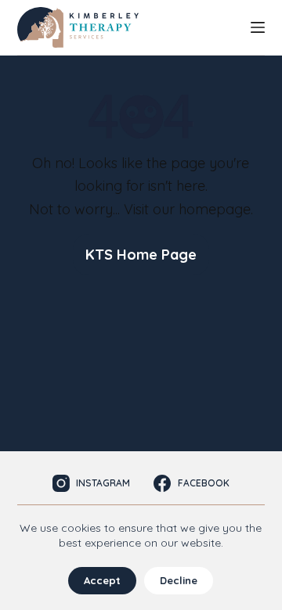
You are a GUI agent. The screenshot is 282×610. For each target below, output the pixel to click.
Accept (102, 580)
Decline (178, 580)
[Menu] (258, 27)
